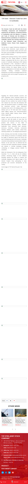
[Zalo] (2, 472)
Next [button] (15, 429)
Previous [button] (12, 429)
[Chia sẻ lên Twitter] (22, 25)
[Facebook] (6, 472)
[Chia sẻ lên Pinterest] (25, 25)
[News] (14, 10)
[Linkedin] (9, 472)
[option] (14, 10)
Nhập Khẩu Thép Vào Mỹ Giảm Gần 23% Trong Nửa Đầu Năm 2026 (20, 421)
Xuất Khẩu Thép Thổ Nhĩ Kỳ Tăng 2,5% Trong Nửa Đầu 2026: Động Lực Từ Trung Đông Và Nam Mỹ (7, 421)
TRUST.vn (9, 478)
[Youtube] (13, 472)
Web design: (4, 478)
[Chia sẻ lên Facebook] (19, 25)
